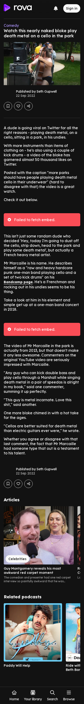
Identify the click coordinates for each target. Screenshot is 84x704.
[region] (42, 544)
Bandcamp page (18, 282)
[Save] (8, 106)
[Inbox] (55, 8)
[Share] (28, 106)
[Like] (18, 106)
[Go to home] (18, 8)
